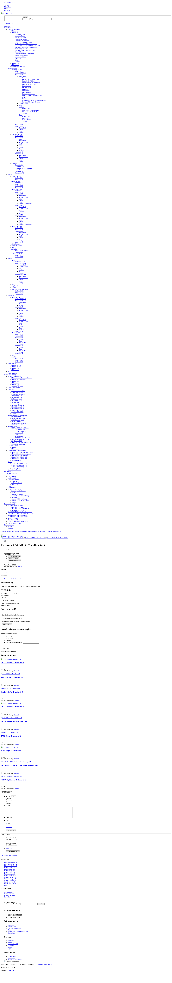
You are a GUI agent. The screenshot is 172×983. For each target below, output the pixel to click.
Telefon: (8, 805)
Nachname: (9, 639)
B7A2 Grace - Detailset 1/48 (11, 736)
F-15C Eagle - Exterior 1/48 (11, 751)
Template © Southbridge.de (44, 964)
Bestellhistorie (12, 956)
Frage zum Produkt (14, 558)
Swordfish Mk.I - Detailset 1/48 (12, 677)
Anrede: (8, 796)
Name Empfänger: (11, 843)
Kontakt (10, 942)
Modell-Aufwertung (13, 531)
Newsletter (11, 940)
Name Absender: (11, 838)
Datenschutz (9, 827)
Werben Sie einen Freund (15, 959)
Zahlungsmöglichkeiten (14, 928)
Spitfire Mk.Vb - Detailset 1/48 (12, 692)
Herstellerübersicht (13, 944)
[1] (8, 562)
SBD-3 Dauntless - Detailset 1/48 (12, 663)
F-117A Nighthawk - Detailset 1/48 (13, 780)
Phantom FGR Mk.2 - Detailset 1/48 (50, 531)
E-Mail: (8, 640)
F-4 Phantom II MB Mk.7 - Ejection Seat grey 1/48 (19, 765)
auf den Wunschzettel (14, 556)
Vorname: (9, 637)
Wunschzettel (11, 958)
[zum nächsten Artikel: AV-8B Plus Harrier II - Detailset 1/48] (1, 532)
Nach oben (8, 855)
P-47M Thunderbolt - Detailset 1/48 (14, 721)
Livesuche (11, 945)
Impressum (11, 925)
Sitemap (10, 947)
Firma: (7, 802)
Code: (14, 642)
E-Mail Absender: (11, 840)
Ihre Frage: (9, 817)
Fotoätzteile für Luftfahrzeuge (12, 579)
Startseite (3, 531)
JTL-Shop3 (11, 970)
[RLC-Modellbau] (6, 13)
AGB (9, 930)
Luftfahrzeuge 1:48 (33, 531)
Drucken (14, 855)
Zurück (3, 855)
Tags (9, 948)
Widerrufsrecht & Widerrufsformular (18, 931)
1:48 (5, 572)
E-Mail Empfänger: (11, 845)
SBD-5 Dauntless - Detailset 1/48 (12, 707)
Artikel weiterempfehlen (15, 560)
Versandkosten (12, 926)
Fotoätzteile (23, 531)
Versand (20, 566)
